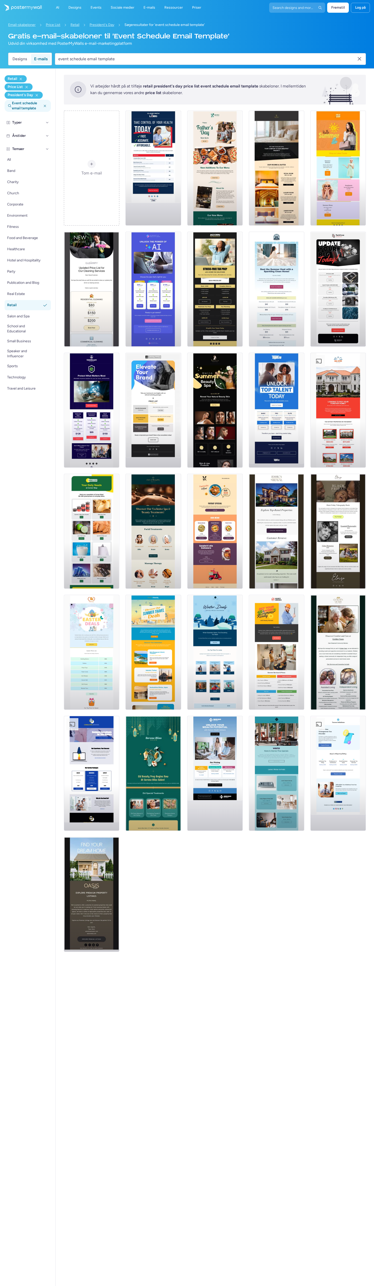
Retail (74, 25)
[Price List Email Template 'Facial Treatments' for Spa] (153, 531)
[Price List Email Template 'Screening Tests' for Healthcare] (153, 168)
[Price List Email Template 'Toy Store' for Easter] (91, 652)
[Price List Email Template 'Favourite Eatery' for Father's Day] (215, 168)
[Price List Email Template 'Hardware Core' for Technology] (338, 289)
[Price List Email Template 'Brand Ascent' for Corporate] (153, 410)
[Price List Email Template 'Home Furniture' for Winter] (276, 773)
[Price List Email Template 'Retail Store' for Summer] (338, 168)
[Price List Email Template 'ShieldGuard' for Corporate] (91, 410)
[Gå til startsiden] (21, 8)
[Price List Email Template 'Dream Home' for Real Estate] (91, 894)
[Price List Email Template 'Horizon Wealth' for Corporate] (215, 773)
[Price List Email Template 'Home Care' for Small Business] (338, 652)
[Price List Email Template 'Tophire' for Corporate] (276, 410)
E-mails (41, 58)
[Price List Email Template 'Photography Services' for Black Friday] (338, 531)
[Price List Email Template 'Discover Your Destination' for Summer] (153, 652)
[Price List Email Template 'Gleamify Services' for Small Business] (91, 289)
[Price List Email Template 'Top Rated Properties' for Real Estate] (276, 531)
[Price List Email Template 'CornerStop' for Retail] (91, 531)
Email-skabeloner (22, 25)
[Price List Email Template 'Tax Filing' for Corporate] (338, 773)
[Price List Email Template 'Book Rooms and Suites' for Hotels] (276, 168)
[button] (47, 123)
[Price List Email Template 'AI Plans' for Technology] (153, 289)
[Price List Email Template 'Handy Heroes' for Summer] (276, 652)
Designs (19, 58)
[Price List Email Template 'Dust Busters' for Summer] (276, 289)
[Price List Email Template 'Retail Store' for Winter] (215, 652)
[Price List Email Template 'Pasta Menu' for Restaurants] (215, 531)
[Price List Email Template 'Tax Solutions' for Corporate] (215, 289)
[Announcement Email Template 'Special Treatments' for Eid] (153, 773)
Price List (53, 25)
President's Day (102, 25)
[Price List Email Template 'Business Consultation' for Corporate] (91, 773)
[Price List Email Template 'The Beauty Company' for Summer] (215, 410)
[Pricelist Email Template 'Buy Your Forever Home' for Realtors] (338, 410)
